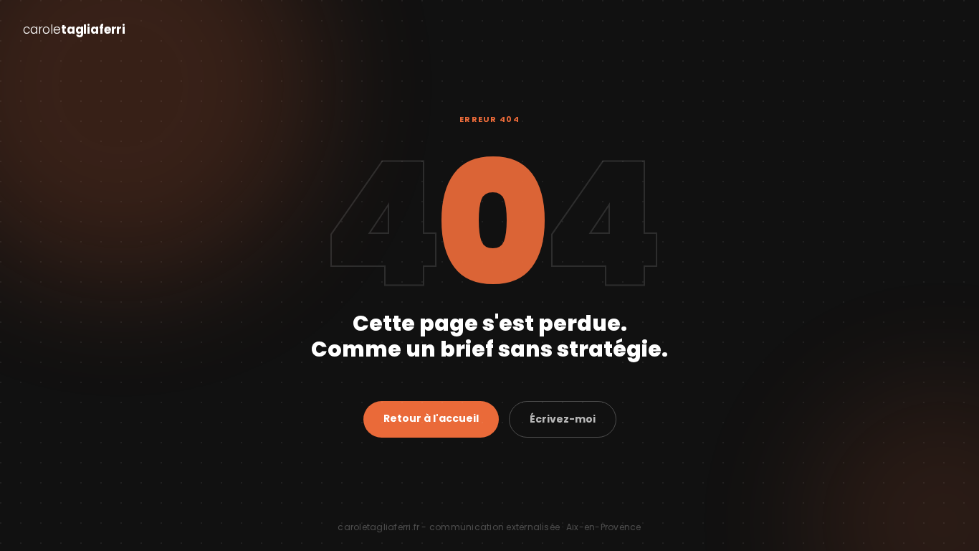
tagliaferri (74, 29)
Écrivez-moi (563, 419)
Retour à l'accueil (431, 418)
